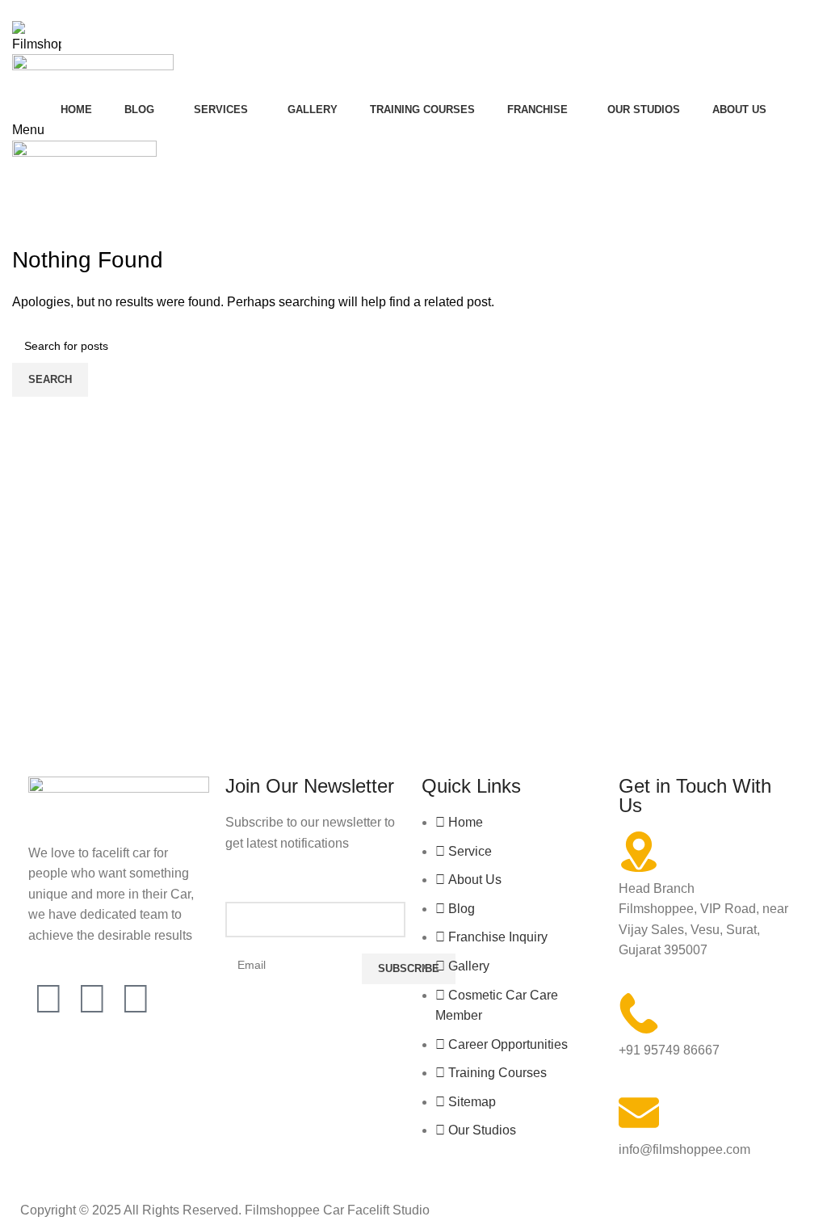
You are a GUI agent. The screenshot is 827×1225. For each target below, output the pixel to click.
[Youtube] (135, 999)
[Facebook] (48, 999)
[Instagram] (92, 999)
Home (25, 234)
